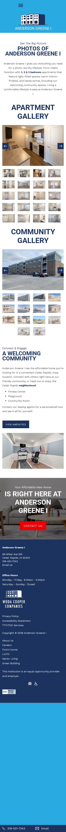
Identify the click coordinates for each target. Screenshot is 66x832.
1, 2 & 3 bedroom (31, 72)
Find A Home (9, 649)
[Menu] (20, 5)
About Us (7, 640)
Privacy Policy (10, 616)
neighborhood (27, 385)
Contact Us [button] (33, 526)
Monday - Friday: (12, 579)
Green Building (11, 663)
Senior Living (10, 658)
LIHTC (6, 654)
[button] (15, 424)
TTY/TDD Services (12, 625)
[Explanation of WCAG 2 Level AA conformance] (9, 691)
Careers (7, 645)
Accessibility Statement (16, 620)
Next (61, 146)
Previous (5, 146)
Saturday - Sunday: (13, 584)
